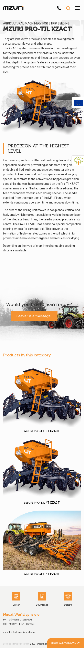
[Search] (68, 8)
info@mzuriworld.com (23, 632)
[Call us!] (60, 8)
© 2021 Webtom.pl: (39, 644)
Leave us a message (33, 316)
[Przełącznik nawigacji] (77, 8)
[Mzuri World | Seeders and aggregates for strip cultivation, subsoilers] (13, 8)
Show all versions (63, 642)
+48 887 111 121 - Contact (21, 624)
